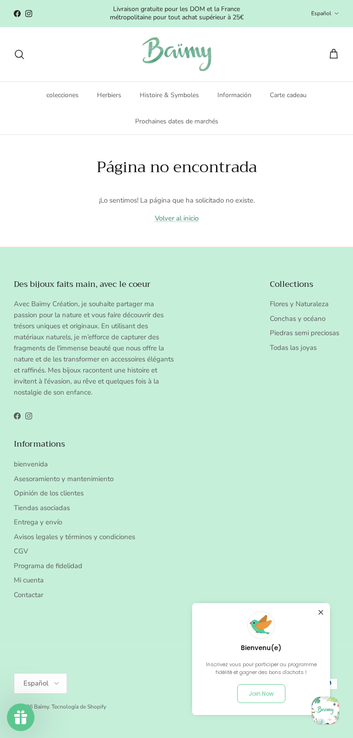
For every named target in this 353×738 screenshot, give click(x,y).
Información (234, 95)
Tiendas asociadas (42, 507)
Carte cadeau (288, 95)
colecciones (62, 95)
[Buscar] (19, 54)
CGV (21, 551)
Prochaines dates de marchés (176, 121)
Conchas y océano (297, 318)
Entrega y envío (38, 522)
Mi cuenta (29, 580)
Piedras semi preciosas (304, 332)
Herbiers (109, 95)
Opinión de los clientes (49, 493)
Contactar (28, 594)
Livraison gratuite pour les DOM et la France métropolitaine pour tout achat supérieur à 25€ (177, 13)
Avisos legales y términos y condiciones (74, 536)
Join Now (261, 693)
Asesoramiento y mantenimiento (64, 478)
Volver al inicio (177, 218)
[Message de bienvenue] (325, 710)
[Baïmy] (176, 54)
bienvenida (31, 464)
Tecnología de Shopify (78, 706)
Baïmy (41, 706)
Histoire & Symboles (169, 95)
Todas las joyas (293, 347)
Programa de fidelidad (48, 565)
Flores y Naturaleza (299, 303)
